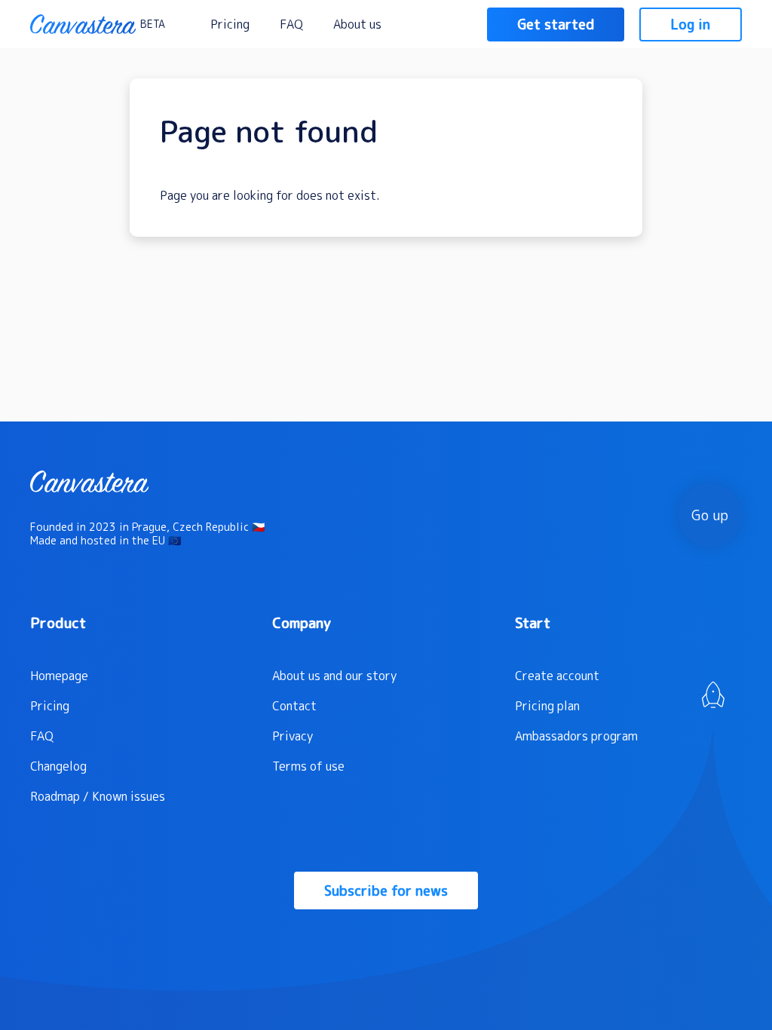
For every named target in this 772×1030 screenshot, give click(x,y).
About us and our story (334, 675)
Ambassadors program (576, 736)
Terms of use (308, 766)
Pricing (230, 24)
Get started (555, 24)
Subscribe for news (386, 890)
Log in (690, 24)
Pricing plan (547, 705)
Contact (294, 705)
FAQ (291, 24)
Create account (557, 675)
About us (357, 24)
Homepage (59, 675)
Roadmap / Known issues (97, 796)
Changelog (58, 766)
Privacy (292, 736)
